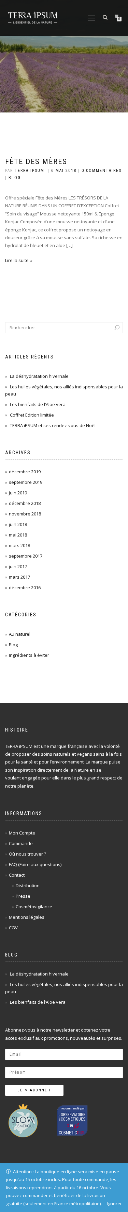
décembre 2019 (25, 472)
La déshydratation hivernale (39, 376)
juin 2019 (18, 493)
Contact (17, 875)
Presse (23, 896)
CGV (13, 928)
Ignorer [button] (114, 1203)
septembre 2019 (25, 482)
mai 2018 (18, 535)
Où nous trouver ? (27, 854)
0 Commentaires (102, 170)
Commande (21, 843)
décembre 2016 (25, 587)
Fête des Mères (36, 161)
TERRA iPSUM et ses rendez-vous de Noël (53, 425)
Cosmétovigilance (34, 906)
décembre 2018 (25, 503)
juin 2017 (18, 566)
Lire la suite (17, 260)
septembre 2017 (25, 556)
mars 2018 (19, 545)
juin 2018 (18, 524)
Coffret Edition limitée (32, 415)
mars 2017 (19, 577)
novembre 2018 (25, 514)
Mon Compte (22, 833)
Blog (15, 177)
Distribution (28, 885)
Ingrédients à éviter (29, 655)
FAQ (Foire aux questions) (35, 864)
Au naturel (19, 634)
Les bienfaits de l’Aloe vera (38, 404)
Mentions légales (26, 917)
